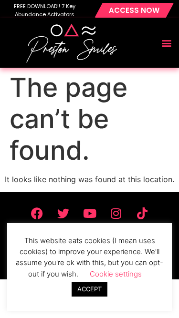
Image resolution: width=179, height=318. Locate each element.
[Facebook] (37, 214)
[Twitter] (63, 214)
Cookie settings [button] (116, 273)
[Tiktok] (142, 214)
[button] (166, 43)
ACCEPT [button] (89, 289)
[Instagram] (116, 214)
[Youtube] (90, 214)
